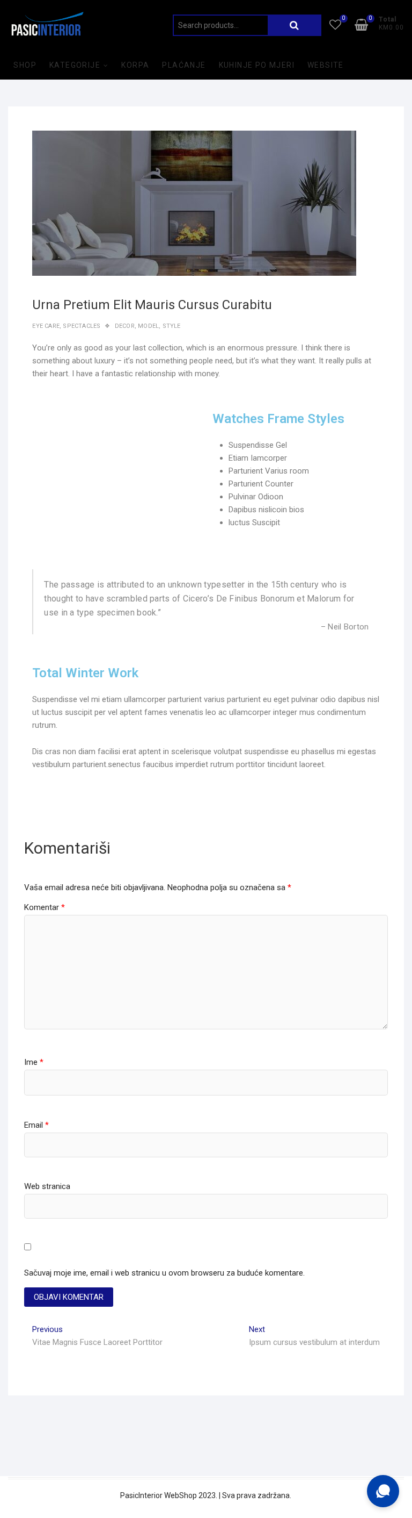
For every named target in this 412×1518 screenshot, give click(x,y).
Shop (24, 65)
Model (148, 326)
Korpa (135, 65)
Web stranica (47, 1186)
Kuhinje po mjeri (257, 65)
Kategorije (74, 65)
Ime (33, 1062)
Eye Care (46, 326)
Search (294, 25)
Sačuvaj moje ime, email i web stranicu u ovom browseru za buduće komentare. (164, 1273)
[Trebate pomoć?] (383, 1491)
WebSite (325, 65)
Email (36, 1125)
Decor (125, 326)
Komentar (44, 907)
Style (172, 326)
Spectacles (81, 326)
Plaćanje (183, 65)
